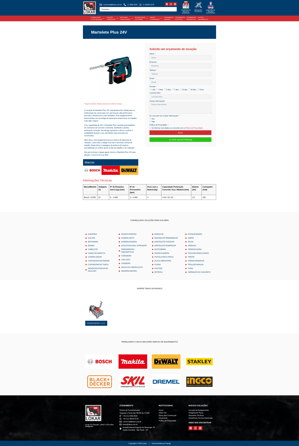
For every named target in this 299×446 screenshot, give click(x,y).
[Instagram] (171, 4)
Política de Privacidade (158, 125)
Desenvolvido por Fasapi (161, 443)
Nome (152, 54)
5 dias (168, 90)
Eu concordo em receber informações (164, 116)
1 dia (153, 90)
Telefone (153, 70)
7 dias (176, 90)
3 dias (160, 90)
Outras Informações (157, 101)
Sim (153, 119)
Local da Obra (155, 93)
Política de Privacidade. (194, 128)
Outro (201, 90)
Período (153, 86)
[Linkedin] (175, 4)
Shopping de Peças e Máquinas (186, 11)
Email (152, 78)
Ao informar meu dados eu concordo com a (177, 128)
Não (153, 122)
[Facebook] (167, 4)
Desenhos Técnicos (198, 10)
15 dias (184, 90)
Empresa (153, 62)
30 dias (193, 90)
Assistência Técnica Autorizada (210, 11)
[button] (98, 18)
